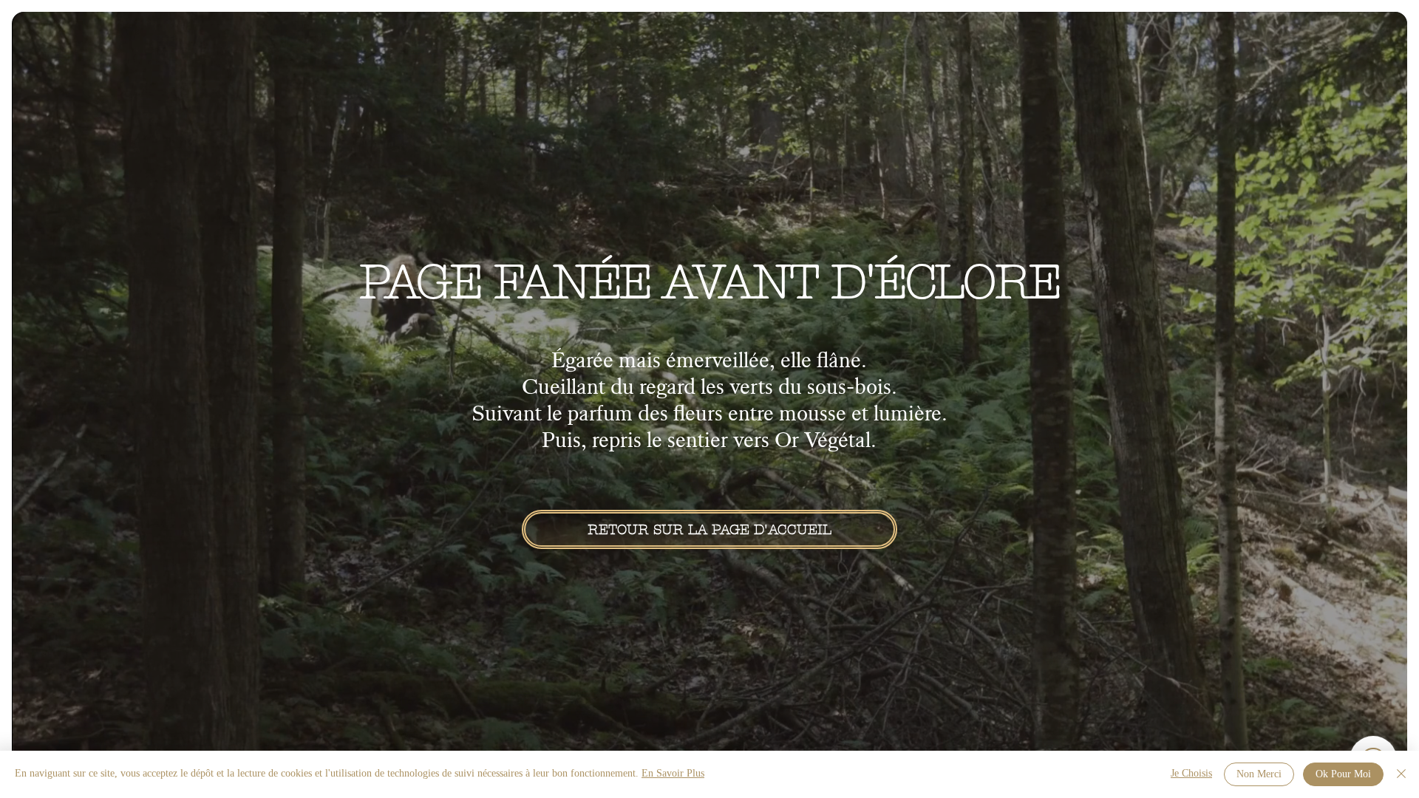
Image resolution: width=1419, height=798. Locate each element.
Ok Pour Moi (1343, 775)
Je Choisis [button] (1191, 774)
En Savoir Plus (673, 774)
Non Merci (1259, 775)
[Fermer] (1401, 774)
